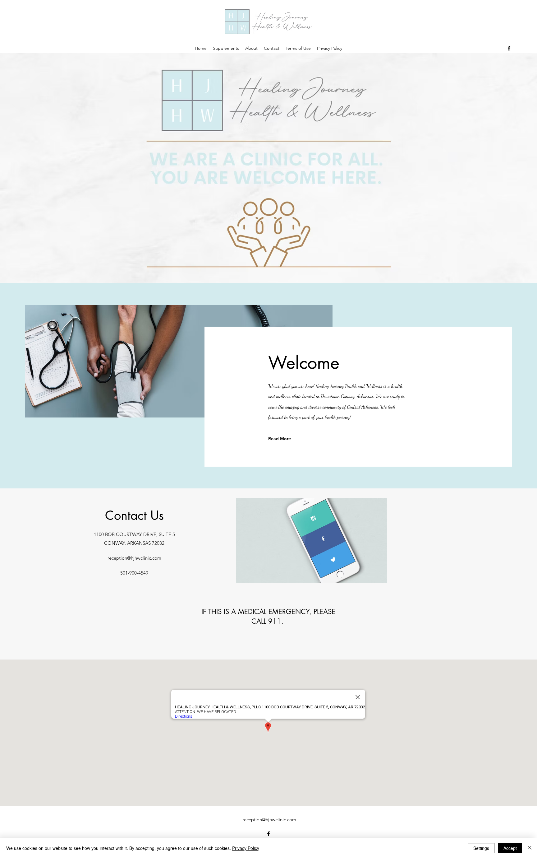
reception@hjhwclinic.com (134, 558)
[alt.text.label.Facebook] (509, 48)
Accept (510, 848)
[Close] (529, 848)
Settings (481, 848)
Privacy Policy (245, 848)
